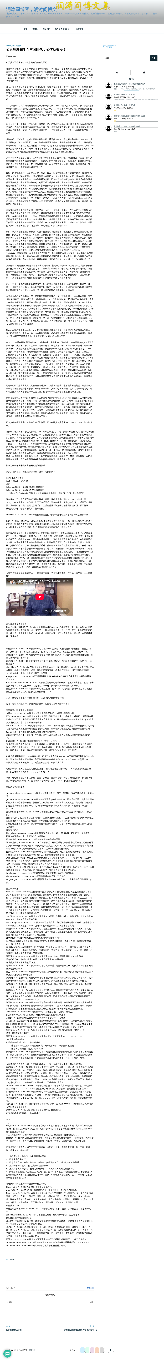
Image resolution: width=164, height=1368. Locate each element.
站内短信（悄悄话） (63, 29)
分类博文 (79, 29)
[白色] (107, 1350)
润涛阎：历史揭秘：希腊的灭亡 (125, 105)
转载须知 (32, 1350)
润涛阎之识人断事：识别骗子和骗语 (127, 126)
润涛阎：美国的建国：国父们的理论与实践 (129, 115)
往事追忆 (12, 1259)
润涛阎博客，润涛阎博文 (31, 9)
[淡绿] (87, 1350)
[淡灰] (102, 1350)
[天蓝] (82, 1350)
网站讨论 (46, 29)
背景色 (35, 29)
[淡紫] (92, 1350)
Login (91, 1287)
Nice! (115, 131)
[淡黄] (97, 1350)
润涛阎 (19, 46)
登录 (25, 29)
